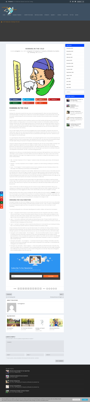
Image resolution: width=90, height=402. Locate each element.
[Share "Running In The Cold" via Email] (38, 288)
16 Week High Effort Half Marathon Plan (21, 1)
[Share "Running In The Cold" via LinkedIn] (31, 288)
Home (4, 14)
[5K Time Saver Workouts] (27, 322)
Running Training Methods (76, 117)
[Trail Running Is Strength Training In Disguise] (68, 124)
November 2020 (70, 66)
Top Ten (71, 14)
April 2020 (69, 87)
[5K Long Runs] (13, 322)
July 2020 (68, 78)
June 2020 (69, 81)
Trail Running (32, 52)
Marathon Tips (72, 114)
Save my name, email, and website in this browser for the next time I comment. (23, 358)
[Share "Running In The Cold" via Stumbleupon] (35, 288)
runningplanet (17, 51)
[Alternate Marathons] (56, 322)
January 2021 (69, 60)
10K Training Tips (6, 21)
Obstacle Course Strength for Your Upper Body (76, 100)
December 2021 (70, 48)
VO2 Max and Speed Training (40, 329)
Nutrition (65, 14)
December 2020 (70, 63)
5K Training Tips (43, 51)
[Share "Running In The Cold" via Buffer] (33, 288)
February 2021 (70, 57)
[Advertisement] (45, 31)
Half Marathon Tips (51, 51)
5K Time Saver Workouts (26, 328)
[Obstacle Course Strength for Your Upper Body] (68, 100)
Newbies (9, 14)
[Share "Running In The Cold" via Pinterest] (28, 288)
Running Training (17, 14)
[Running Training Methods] (68, 118)
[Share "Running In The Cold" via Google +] (23, 288)
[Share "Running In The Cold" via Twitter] (21, 288)
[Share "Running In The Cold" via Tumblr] (26, 288)
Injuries (53, 14)
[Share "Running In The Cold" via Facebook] (18, 288)
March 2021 (69, 54)
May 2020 (69, 84)
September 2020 (70, 72)
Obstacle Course (39, 14)
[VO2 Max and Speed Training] (41, 322)
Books (76, 14)
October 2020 (69, 69)
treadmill (53, 192)
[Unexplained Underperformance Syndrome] (68, 105)
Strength (46, 14)
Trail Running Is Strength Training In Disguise (75, 124)
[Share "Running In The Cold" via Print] (40, 288)
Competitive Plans (28, 14)
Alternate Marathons (54, 328)
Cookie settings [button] (76, 399)
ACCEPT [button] (85, 399)
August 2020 (69, 75)
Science (59, 14)
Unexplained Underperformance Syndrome (74, 106)
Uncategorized (29, 51)
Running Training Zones (75, 111)
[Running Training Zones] (68, 112)
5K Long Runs (10, 328)
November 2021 (70, 51)
